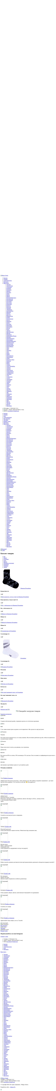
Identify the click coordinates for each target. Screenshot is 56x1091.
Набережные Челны (11, 336)
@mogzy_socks (4, 936)
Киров (8, 322)
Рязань (8, 362)
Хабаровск (9, 394)
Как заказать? (7, 418)
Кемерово (8, 321)
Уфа (7, 392)
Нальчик (8, 337)
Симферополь (9, 373)
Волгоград (9, 303)
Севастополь (9, 370)
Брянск (8, 296)
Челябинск (9, 398)
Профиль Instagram (8, 778)
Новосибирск (9, 346)
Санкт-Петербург (10, 366)
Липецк (8, 330)
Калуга (8, 320)
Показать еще (4, 709)
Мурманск (9, 334)
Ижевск (8, 313)
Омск (7, 347)
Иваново (8, 312)
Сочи (7, 375)
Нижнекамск (9, 340)
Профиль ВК (8, 826)
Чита (7, 400)
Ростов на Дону (10, 359)
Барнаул (8, 291)
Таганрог (8, 380)
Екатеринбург (9, 311)
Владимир (9, 301)
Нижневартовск (10, 338)
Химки (8, 395)
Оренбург (8, 350)
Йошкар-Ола (9, 316)
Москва (8, 333)
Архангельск (9, 286)
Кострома (8, 324)
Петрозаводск (9, 355)
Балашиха (8, 289)
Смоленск (8, 374)
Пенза (7, 353)
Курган (8, 328)
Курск (7, 329)
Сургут (8, 378)
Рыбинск (8, 361)
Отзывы (6, 279)
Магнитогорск (10, 332)
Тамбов (8, 382)
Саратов (8, 369)
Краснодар (9, 325)
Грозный (8, 308)
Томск (7, 386)
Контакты (6, 282)
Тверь (7, 383)
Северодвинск (10, 371)
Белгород (8, 292)
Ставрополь (9, 376)
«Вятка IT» (12, 1087)
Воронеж (8, 307)
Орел (7, 349)
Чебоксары (9, 396)
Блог (5, 416)
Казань (8, 317)
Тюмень (8, 388)
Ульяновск (9, 391)
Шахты (8, 401)
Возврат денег (7, 421)
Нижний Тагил (10, 342)
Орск (7, 351)
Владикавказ (9, 300)
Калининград (9, 318)
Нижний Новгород (11, 341)
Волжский (9, 304)
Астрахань (9, 287)
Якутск (8, 404)
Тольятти (8, 384)
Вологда (8, 305)
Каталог (6, 278)
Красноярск (9, 326)
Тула (7, 387)
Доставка (6, 420)
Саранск (8, 367)
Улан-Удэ (8, 390)
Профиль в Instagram (9, 918)
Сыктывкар (9, 379)
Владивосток (9, 299)
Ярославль (9, 405)
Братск (8, 295)
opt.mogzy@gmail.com (13, 411)
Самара (8, 365)
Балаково (8, 288)
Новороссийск (10, 345)
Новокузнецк (9, 344)
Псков (7, 358)
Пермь (8, 354)
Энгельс (8, 403)
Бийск (7, 293)
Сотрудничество (8, 280)
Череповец (9, 399)
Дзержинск (9, 309)
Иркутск (8, 315)
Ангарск (8, 284)
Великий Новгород (11, 297)
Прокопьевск (9, 357)
